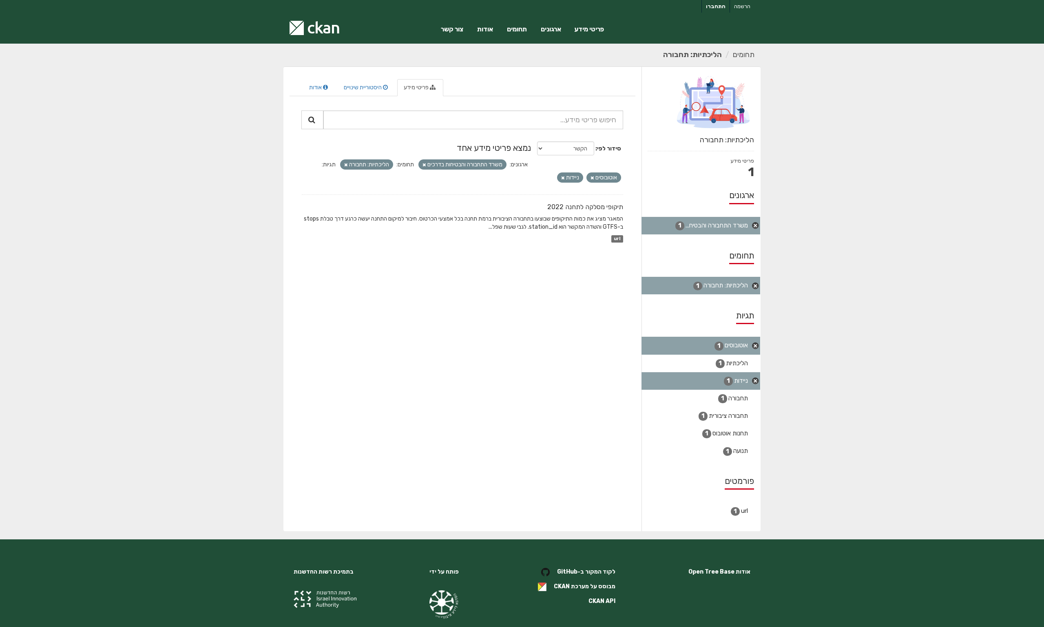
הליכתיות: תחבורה (692, 54)
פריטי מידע (589, 29)
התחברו (715, 6)
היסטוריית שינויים (363, 87)
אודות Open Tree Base (719, 571)
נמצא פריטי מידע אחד (494, 148)
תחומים (517, 29)
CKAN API (601, 601)
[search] (312, 119)
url (617, 238)
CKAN (562, 586)
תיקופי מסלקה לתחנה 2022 (585, 207)
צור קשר (452, 29)
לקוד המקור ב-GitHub (586, 571)
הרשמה (742, 6)
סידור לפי (609, 148)
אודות (485, 29)
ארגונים (551, 29)
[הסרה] (424, 165)
